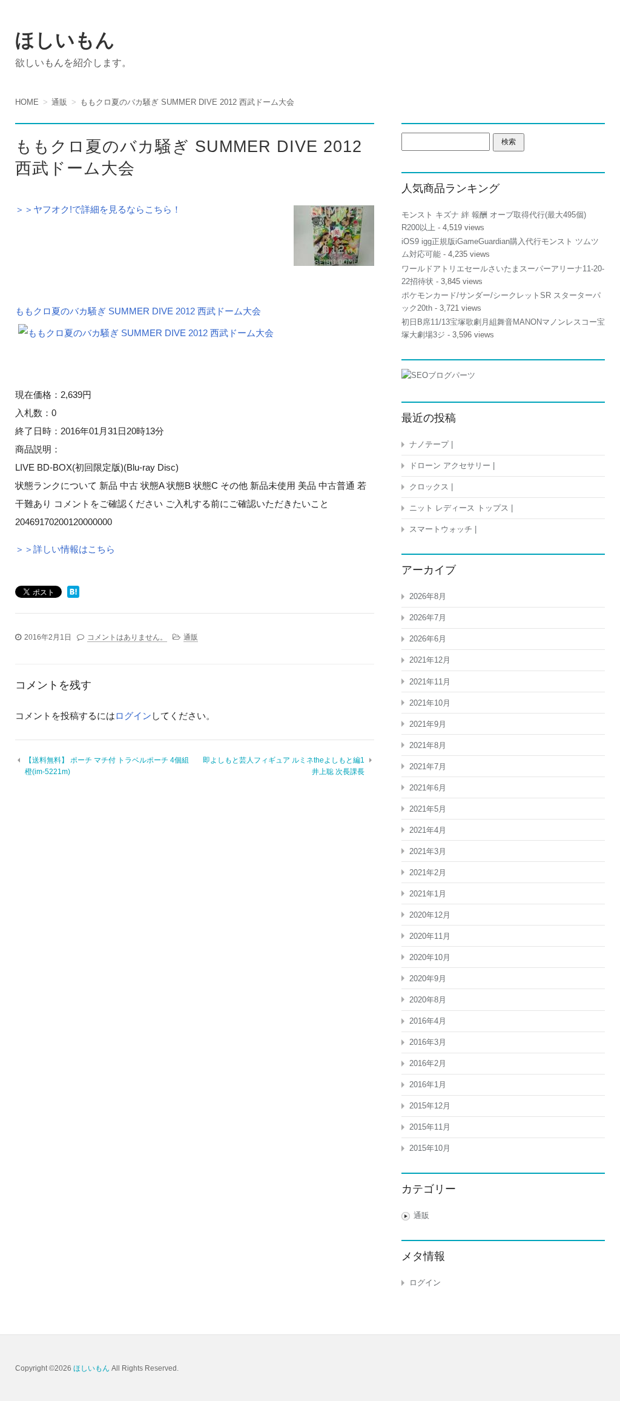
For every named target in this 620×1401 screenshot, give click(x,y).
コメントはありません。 (127, 637)
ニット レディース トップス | (461, 507)
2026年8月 (427, 596)
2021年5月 (427, 808)
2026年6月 (427, 638)
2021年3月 (427, 851)
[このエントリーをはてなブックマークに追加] (73, 593)
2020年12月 (429, 914)
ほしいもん (65, 40)
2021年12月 (429, 659)
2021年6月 (427, 787)
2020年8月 (427, 999)
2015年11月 (429, 1126)
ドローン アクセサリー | (452, 465)
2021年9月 (427, 724)
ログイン (133, 715)
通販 (190, 637)
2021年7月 (427, 766)
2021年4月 (427, 830)
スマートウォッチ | (443, 529)
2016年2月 (427, 1063)
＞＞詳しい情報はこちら (65, 549)
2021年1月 (427, 893)
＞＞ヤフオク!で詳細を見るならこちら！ (98, 209)
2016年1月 (427, 1084)
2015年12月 (429, 1105)
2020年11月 (429, 936)
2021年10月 (429, 702)
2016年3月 (427, 1042)
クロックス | (431, 486)
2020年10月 (429, 957)
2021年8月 (427, 745)
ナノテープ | (431, 444)
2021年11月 (429, 681)
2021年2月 (427, 872)
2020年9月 (427, 978)
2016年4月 (427, 1020)
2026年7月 (427, 617)
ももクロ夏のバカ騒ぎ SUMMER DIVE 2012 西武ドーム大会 (138, 311)
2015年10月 (429, 1148)
